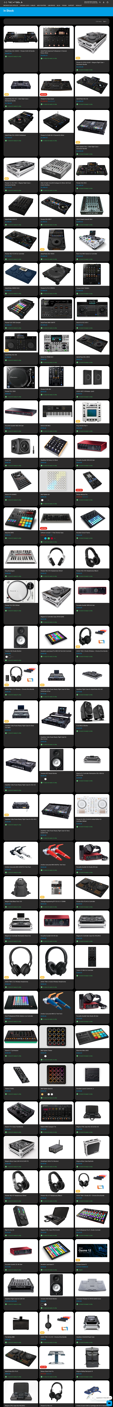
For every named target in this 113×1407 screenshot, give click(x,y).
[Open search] (100, 2)
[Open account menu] (104, 2)
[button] (105, 21)
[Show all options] (48, 500)
